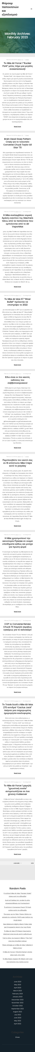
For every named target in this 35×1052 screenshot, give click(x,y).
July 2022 (17, 1015)
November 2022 (17, 1003)
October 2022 (17, 1006)
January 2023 (17, 997)
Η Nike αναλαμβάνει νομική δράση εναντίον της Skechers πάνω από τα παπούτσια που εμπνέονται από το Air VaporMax (17, 221)
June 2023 (17, 982)
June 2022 (17, 1018)
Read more (17, 127)
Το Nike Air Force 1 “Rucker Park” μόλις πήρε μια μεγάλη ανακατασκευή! (17, 66)
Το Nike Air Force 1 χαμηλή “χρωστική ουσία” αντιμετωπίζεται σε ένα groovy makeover (17, 790)
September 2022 (17, 1009)
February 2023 (17, 994)
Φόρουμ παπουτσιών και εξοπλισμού (10, 9)
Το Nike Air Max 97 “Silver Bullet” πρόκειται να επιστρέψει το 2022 (17, 301)
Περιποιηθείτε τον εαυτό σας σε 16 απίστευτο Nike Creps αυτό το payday (18, 462)
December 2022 (17, 1000)
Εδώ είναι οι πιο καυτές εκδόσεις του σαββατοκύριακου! (17, 380)
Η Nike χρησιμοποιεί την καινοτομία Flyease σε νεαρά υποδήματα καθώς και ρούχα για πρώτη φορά (17, 542)
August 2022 (17, 1012)
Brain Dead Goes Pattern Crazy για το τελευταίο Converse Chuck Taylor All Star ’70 (17, 143)
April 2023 (17, 988)
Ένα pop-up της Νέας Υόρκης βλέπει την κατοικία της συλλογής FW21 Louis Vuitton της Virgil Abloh (17, 917)
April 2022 (17, 1024)
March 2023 (17, 991)
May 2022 (17, 1021)
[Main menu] (31, 9)
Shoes (27, 59)
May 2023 (17, 985)
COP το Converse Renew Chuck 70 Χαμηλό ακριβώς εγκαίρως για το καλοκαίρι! (17, 626)
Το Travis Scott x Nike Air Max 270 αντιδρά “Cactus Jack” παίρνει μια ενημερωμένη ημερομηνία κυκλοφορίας (17, 709)
